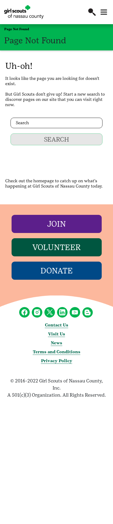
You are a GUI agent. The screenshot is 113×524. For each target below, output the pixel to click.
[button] (92, 12)
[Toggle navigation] (104, 12)
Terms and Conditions (56, 351)
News (56, 342)
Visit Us (56, 333)
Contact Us (56, 325)
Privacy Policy (56, 360)
